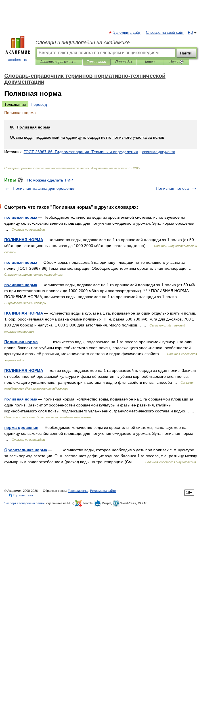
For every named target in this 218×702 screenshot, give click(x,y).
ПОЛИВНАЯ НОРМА (23, 239)
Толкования (96, 62)
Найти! (186, 53)
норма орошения (21, 427)
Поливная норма (21, 342)
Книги (150, 62)
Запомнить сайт (127, 33)
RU (190, 33)
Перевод (39, 104)
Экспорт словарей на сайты (24, 503)
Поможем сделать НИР (50, 180)
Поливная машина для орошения (44, 188)
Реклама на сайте (103, 490)
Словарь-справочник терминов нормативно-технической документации (59, 62)
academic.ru (17, 60)
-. (81, 151)
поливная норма (20, 217)
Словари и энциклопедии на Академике (82, 42)
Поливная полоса (172, 188)
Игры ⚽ (176, 62)
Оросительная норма (25, 450)
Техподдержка (78, 490)
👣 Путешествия (21, 495)
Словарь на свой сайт (165, 33)
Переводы (123, 62)
